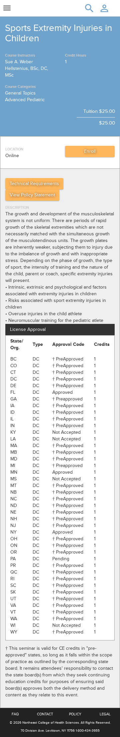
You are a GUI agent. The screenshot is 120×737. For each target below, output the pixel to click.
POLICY (75, 714)
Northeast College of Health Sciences (50, 723)
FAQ (15, 714)
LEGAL (105, 714)
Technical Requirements (34, 183)
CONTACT (45, 714)
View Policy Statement (32, 195)
